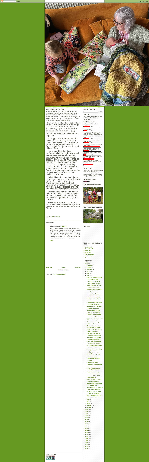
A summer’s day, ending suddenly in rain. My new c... (93, 298)
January (89, 407)
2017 (86, 422)
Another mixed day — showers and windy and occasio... (93, 358)
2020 (86, 415)
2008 (86, 440)
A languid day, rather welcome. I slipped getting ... (94, 364)
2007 (86, 442)
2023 (86, 409)
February (89, 405)
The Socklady (89, 256)
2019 (86, 417)
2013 (86, 430)
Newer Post (49, 267)
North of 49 (88, 250)
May (88, 399)
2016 (86, 424)
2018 (86, 419)
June (88, 275)
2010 (86, 436)
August (89, 271)
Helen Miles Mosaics (90, 249)
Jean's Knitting (54, 5)
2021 (86, 413)
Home (63, 267)
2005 (86, 447)
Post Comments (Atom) (59, 274)
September (90, 269)
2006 (86, 444)
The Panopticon (89, 254)
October (89, 267)
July (88, 273)
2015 (86, 426)
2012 (86, 432)
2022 (86, 411)
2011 (86, 434)
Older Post (78, 267)
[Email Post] (63, 217)
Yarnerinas (88, 257)
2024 (86, 263)
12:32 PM (64, 226)
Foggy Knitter (89, 247)
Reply (51, 240)
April (88, 401)
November (89, 265)
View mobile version (63, 270)
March (88, 403)
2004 (86, 449)
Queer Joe (88, 252)
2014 (86, 428)
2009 (86, 438)
